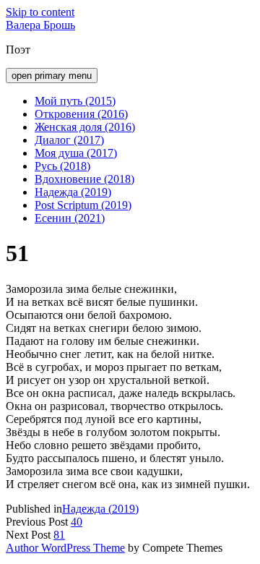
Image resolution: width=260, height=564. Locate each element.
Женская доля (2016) (85, 127)
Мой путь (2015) (75, 101)
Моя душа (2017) (76, 153)
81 (59, 535)
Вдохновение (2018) (84, 179)
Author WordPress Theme (65, 548)
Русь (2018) (62, 166)
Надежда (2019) (73, 192)
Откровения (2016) (81, 114)
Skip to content (40, 12)
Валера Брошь (40, 25)
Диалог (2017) (69, 140)
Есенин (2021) (70, 218)
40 (76, 522)
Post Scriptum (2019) (83, 205)
